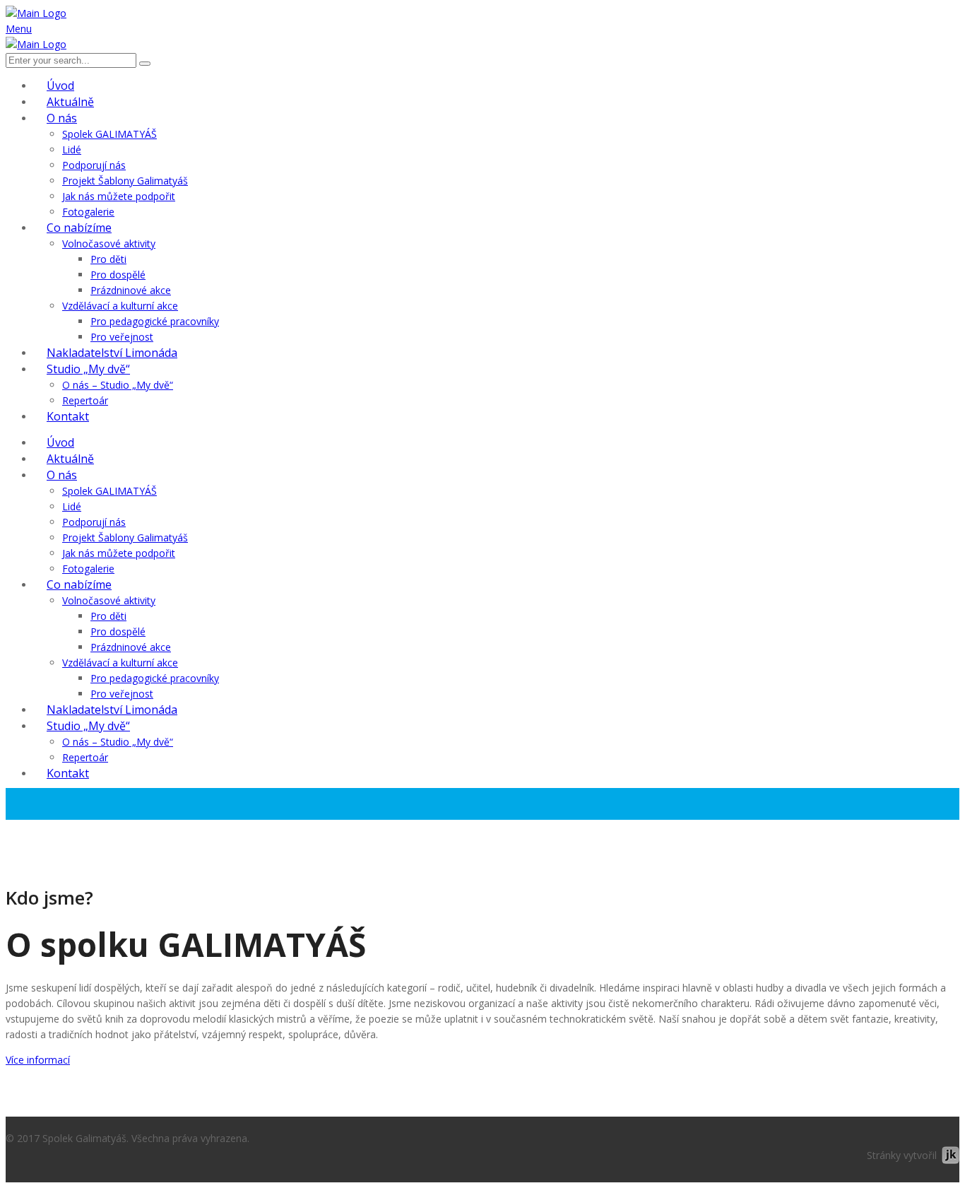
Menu (19, 28)
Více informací (38, 1059)
